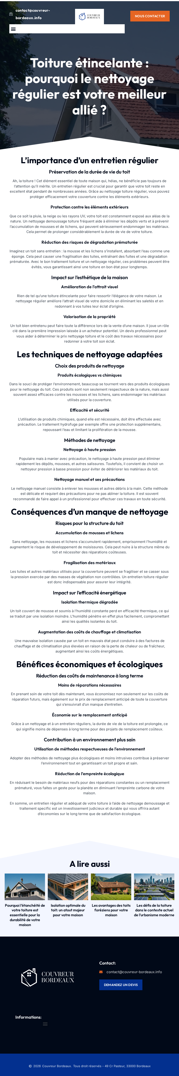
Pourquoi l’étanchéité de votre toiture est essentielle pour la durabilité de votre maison (25, 915)
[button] (13, 29)
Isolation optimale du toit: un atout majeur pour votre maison (68, 910)
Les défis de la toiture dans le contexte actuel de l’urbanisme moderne (154, 910)
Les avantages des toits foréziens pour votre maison (111, 910)
